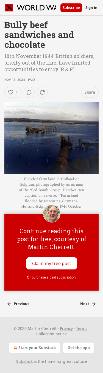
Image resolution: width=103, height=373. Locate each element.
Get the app (79, 347)
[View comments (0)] (29, 92)
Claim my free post (51, 263)
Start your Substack (37, 347)
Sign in (91, 7)
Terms (81, 328)
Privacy (66, 328)
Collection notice (51, 333)
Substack (24, 361)
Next (84, 303)
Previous (21, 303)
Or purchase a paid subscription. (51, 277)
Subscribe (71, 7)
